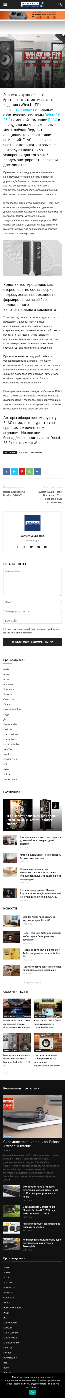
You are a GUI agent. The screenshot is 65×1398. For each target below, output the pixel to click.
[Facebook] (18, 547)
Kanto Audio (10, 724)
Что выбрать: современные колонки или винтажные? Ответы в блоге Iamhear (32, 820)
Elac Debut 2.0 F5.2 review (30, 452)
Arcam (6, 679)
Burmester (9, 689)
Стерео (7, 68)
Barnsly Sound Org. (32, 535)
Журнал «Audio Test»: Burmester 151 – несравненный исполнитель (50, 497)
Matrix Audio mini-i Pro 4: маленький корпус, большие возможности (17, 1024)
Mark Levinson (11, 734)
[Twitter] (32, 547)
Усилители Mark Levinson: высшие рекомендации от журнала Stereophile (42, 1243)
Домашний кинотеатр (34, 64)
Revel (6, 769)
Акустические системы (13, 64)
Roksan (7, 774)
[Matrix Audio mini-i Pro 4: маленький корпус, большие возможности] (17, 1008)
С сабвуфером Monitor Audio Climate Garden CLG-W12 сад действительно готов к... (39, 1210)
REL (5, 764)
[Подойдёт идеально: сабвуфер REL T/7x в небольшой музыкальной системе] (48, 1042)
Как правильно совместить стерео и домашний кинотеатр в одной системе (40, 840)
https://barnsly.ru (32, 541)
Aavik (6, 669)
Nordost (7, 754)
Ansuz (6, 674)
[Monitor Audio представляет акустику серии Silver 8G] (11, 921)
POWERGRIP (10, 759)
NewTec (7, 749)
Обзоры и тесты (52, 64)
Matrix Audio (10, 739)
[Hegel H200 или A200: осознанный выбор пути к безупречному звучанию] (11, 937)
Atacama (8, 684)
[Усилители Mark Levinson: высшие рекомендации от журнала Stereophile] (11, 1244)
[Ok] (60, 1385)
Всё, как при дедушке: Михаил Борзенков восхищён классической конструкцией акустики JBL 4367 (40, 893)
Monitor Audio (11, 744)
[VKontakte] (39, 547)
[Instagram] (25, 547)
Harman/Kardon (12, 709)
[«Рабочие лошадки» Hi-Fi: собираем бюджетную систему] (10, 858)
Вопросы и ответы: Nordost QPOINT (14, 493)
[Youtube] (46, 547)
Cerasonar (8, 699)
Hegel (6, 714)
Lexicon (7, 729)
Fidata (6, 704)
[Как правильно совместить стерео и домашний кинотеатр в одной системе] (10, 840)
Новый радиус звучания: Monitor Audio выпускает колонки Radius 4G (41, 953)
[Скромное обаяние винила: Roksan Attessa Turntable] (32, 1116)
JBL (5, 719)
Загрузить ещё (31, 982)
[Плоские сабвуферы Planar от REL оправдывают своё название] (11, 971)
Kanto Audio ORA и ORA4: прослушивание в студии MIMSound (47, 1024)
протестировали (17, 110)
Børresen (8, 694)
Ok (32, 1392)
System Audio (10, 779)
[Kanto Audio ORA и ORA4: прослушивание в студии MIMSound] (48, 1008)
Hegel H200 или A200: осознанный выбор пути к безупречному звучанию (42, 936)
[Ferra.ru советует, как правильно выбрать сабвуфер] (11, 1228)
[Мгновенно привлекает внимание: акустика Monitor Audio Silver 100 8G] (17, 1042)
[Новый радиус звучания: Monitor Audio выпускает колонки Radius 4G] (11, 954)
